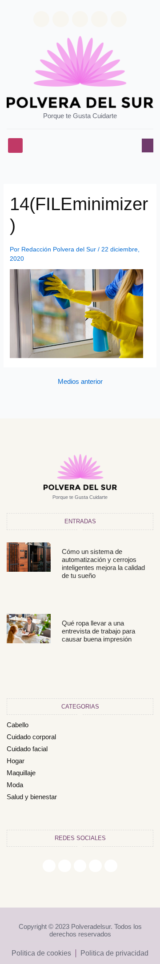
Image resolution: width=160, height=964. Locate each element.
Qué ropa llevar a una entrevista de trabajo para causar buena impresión (98, 631)
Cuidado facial (27, 749)
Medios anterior (80, 381)
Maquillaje (21, 773)
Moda (15, 785)
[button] (15, 145)
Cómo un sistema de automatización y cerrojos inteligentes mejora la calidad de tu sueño (103, 563)
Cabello (17, 725)
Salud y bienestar (32, 797)
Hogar (15, 761)
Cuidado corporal (31, 737)
